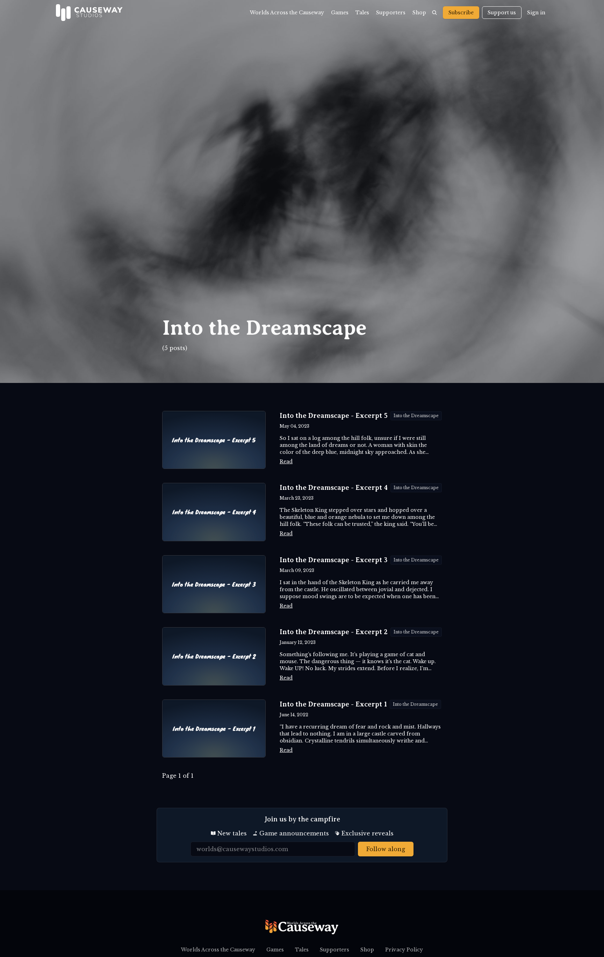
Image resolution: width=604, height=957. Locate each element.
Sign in (536, 12)
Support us (502, 12)
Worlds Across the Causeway (287, 12)
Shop (419, 12)
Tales (362, 12)
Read (286, 461)
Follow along (385, 849)
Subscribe (461, 12)
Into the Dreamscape (416, 415)
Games (339, 12)
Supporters (390, 12)
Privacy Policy (404, 950)
